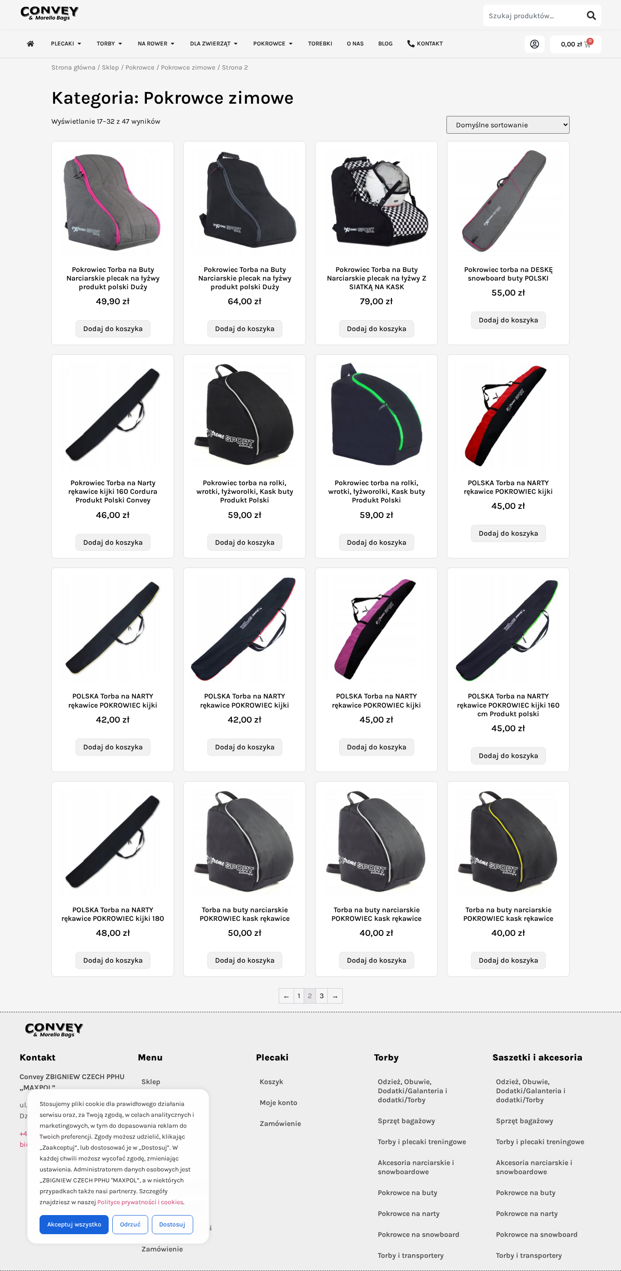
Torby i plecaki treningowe (422, 1141)
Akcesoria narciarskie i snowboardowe (416, 1167)
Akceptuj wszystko (74, 1224)
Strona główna (73, 67)
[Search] (591, 15)
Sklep (110, 67)
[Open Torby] (120, 43)
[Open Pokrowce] (291, 43)
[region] (118, 1166)
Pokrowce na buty (407, 1192)
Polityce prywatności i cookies (140, 1202)
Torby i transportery (411, 1255)
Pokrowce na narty (409, 1213)
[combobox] (532, 15)
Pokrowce (140, 67)
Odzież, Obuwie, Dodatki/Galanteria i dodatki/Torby (412, 1090)
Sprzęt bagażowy (406, 1120)
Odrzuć (130, 1224)
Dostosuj (172, 1224)
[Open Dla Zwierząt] (236, 43)
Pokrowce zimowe (188, 67)
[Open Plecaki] (79, 43)
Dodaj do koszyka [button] (113, 328)
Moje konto (278, 1102)
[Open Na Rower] (172, 43)
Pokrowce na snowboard (419, 1234)
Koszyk (271, 1081)
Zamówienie (280, 1123)
